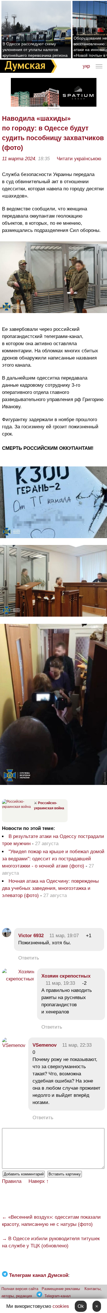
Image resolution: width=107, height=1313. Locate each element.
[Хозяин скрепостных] (18, 978)
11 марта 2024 (18, 158)
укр (86, 66)
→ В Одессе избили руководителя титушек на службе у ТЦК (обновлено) (51, 1242)
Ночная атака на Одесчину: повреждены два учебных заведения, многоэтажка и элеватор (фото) (50, 888)
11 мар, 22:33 (77, 1045)
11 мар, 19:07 (64, 935)
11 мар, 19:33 (60, 983)
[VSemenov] (13, 1045)
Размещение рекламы (61, 1289)
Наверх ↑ (39, 1181)
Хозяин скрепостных (65, 976)
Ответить (28, 958)
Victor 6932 (31, 935)
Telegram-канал (58, 1296)
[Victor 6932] (6, 935)
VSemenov (44, 1045)
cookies (61, 1306)
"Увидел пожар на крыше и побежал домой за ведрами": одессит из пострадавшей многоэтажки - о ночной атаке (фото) (53, 859)
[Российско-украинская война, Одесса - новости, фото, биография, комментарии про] (17, 807)
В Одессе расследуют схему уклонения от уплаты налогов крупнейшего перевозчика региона (35, 50)
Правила (11, 1181)
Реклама (54, 108)
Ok (81, 1306)
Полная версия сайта (19, 1289)
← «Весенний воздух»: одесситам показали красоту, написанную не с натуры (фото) (51, 1220)
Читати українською (79, 158)
